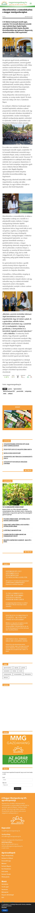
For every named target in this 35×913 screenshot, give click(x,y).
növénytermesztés (7, 674)
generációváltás (20, 391)
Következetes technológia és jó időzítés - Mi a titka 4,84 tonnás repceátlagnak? (17, 617)
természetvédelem (18, 674)
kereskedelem (7, 671)
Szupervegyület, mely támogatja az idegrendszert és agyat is (18, 457)
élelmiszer (6, 677)
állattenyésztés (28, 674)
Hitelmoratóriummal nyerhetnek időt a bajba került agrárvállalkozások (16, 445)
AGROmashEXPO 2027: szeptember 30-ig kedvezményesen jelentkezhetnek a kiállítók (16, 574)
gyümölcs (23, 667)
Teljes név (4, 783)
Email (4, 777)
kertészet (14, 671)
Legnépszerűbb (7, 481)
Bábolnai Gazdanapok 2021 (9, 391)
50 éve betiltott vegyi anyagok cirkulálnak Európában (15, 462)
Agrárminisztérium (18, 389)
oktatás (4, 393)
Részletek (4, 907)
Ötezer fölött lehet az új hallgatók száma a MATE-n (18, 449)
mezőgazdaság (28, 391)
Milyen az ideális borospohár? (12, 453)
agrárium (10, 389)
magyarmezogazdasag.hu (18, 2)
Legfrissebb (7, 441)
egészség (16, 667)
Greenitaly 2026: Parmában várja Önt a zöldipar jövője (17, 640)
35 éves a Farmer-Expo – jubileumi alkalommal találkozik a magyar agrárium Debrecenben (15, 596)
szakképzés (10, 393)
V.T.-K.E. (4, 16)
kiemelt (20, 671)
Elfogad (5, 910)
